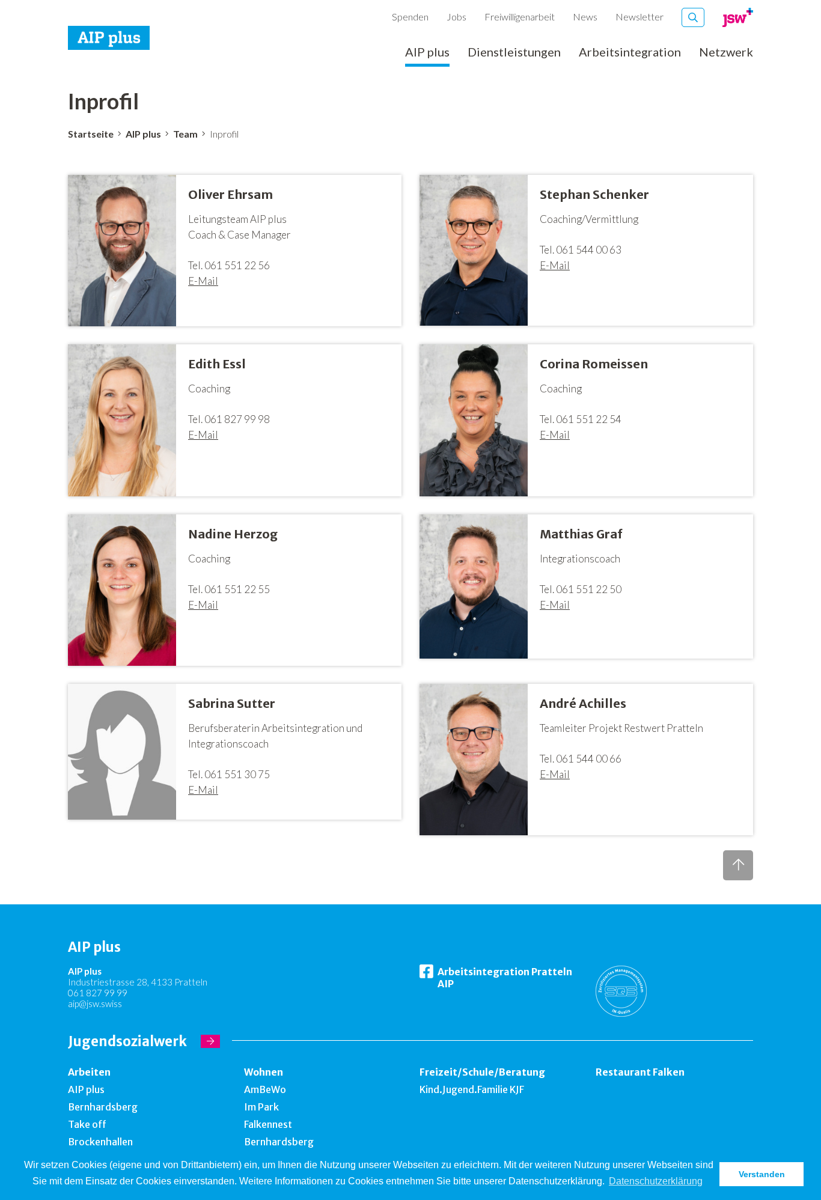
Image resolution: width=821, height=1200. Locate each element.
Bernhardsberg (103, 1107)
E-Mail (203, 281)
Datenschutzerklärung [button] (656, 1181)
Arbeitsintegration (630, 52)
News (585, 16)
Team (185, 133)
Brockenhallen (100, 1142)
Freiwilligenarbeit (519, 16)
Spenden (410, 16)
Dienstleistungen (514, 52)
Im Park (261, 1107)
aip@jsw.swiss (95, 1003)
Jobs (456, 16)
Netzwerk (726, 52)
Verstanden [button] (762, 1174)
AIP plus (427, 52)
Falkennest (268, 1124)
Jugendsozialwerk (127, 1041)
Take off (87, 1124)
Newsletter (639, 16)
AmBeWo (265, 1089)
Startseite (91, 133)
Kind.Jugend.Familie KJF (472, 1089)
